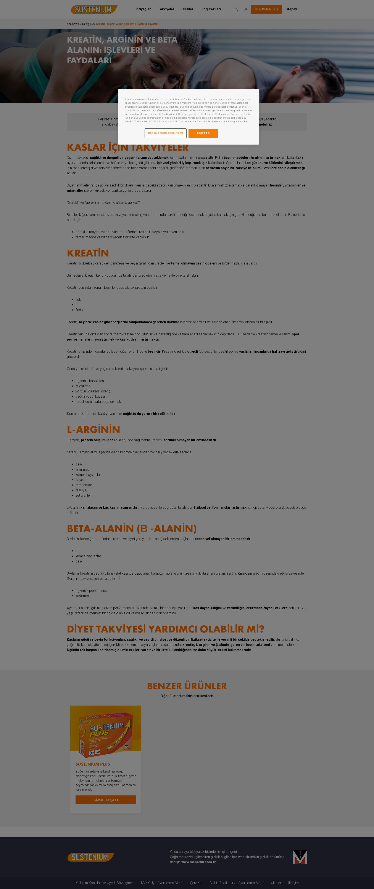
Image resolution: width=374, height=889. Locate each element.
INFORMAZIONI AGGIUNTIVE (165, 133)
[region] (188, 116)
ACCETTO (203, 133)
